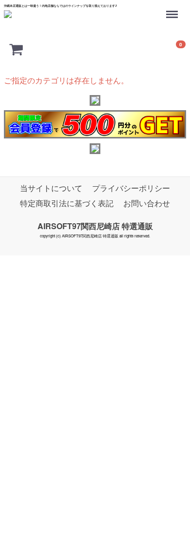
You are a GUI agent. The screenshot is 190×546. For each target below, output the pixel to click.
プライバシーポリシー (131, 188)
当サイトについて (51, 188)
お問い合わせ (146, 203)
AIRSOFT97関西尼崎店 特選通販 (95, 226)
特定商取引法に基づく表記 (67, 203)
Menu (173, 9)
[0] (16, 48)
